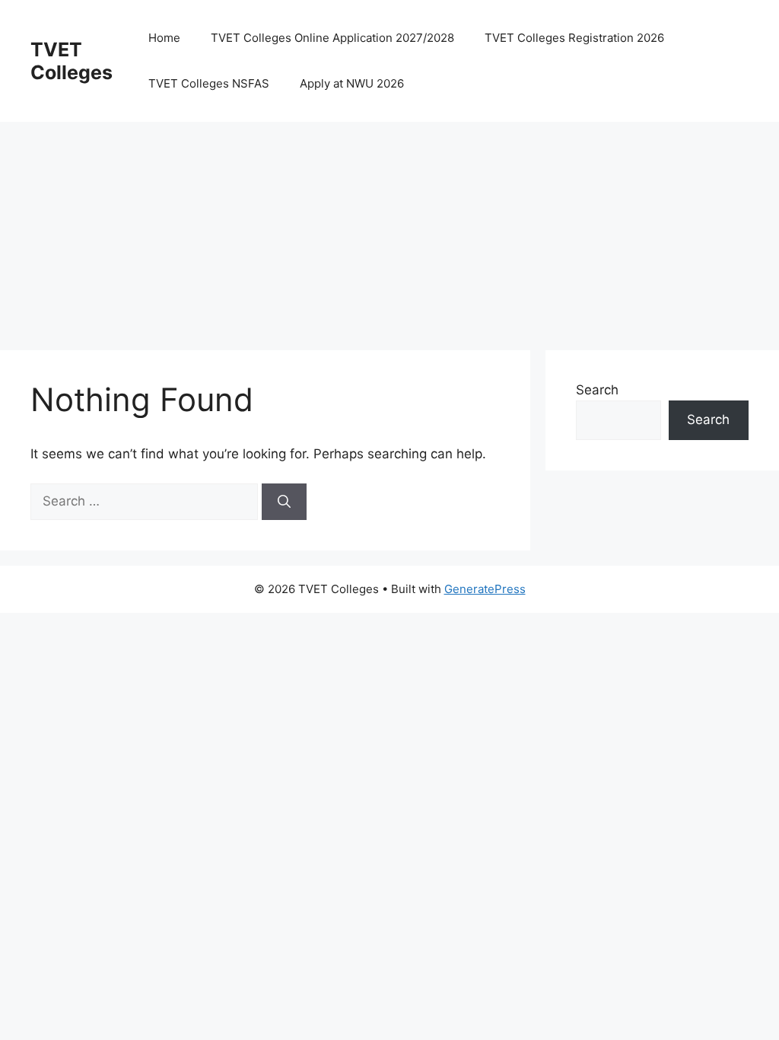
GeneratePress (485, 589)
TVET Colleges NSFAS (208, 83)
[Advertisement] (389, 228)
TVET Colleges (71, 61)
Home (164, 37)
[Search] (284, 501)
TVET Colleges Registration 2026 (574, 37)
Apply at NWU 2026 (352, 83)
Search (597, 389)
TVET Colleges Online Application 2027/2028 (332, 37)
